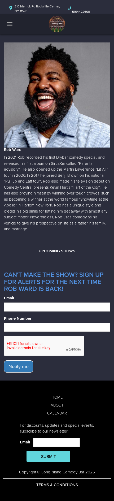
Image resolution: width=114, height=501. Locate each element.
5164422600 (81, 12)
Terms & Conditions (57, 484)
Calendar (57, 413)
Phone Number (17, 318)
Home (57, 397)
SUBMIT (48, 456)
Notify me (18, 366)
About (57, 405)
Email (9, 298)
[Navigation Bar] (9, 24)
